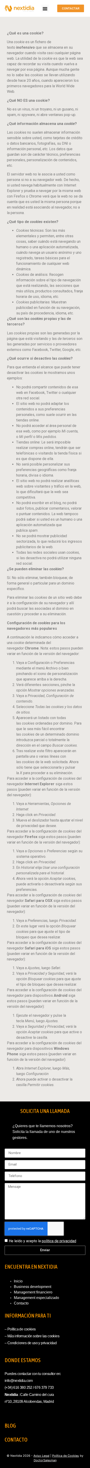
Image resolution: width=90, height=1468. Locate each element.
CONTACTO (16, 1440)
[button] (45, 8)
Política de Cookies (65, 1455)
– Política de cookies (20, 1329)
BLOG (10, 1426)
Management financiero (33, 1292)
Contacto (21, 1303)
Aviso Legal (41, 1455)
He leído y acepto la (42, 1241)
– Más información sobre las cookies (32, 1336)
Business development (32, 1287)
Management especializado (36, 1298)
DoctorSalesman (45, 1460)
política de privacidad (59, 1241)
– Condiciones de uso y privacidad (31, 1343)
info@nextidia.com (19, 1381)
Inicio (18, 1281)
